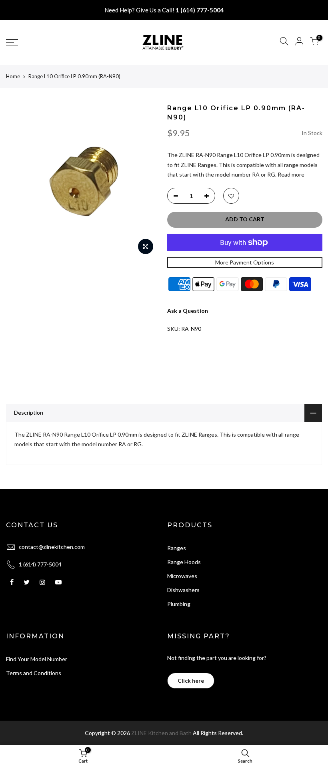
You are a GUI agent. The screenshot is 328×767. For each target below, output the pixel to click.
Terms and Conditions (33, 673)
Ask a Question (187, 310)
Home (13, 76)
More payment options (244, 262)
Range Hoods (184, 561)
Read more (290, 174)
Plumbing (178, 603)
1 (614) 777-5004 (200, 10)
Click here (191, 680)
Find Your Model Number (36, 659)
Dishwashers (183, 589)
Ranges (176, 547)
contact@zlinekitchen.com (52, 546)
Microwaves (182, 575)
